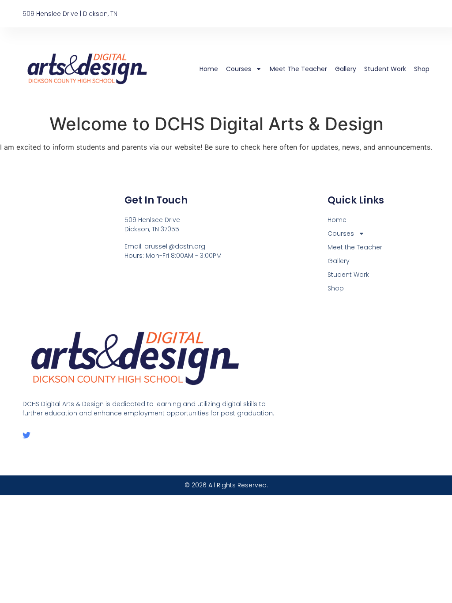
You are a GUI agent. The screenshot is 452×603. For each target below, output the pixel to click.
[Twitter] (26, 435)
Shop (421, 68)
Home (209, 68)
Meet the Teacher (298, 68)
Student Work (385, 68)
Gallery (345, 68)
